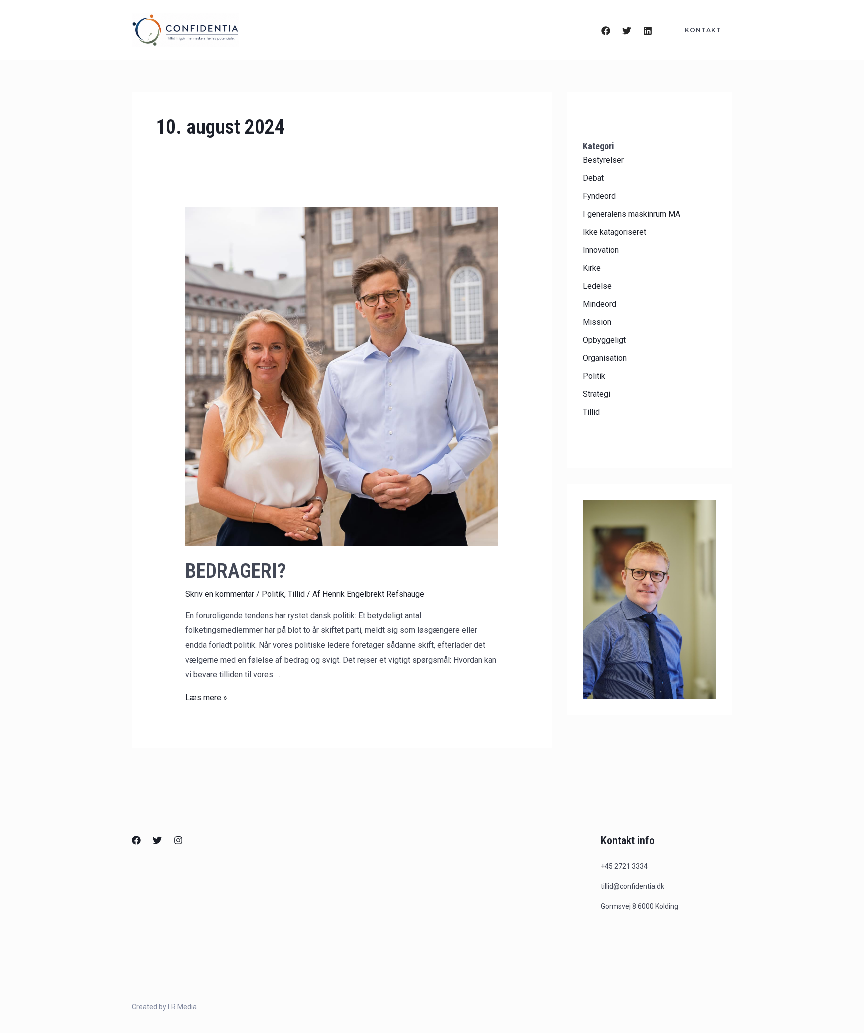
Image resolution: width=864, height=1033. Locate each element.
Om (457, 30)
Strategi (596, 394)
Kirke (592, 268)
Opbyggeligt (604, 340)
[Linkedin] (648, 30)
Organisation (605, 358)
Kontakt (504, 30)
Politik (273, 594)
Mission (597, 322)
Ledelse (597, 286)
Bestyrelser (603, 160)
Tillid (296, 594)
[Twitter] (627, 30)
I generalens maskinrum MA (631, 214)
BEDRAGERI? (236, 571)
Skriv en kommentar (220, 594)
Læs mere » (207, 697)
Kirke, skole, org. (389, 30)
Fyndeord (599, 196)
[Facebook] (606, 30)
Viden (556, 30)
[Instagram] (178, 840)
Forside (312, 30)
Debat (593, 178)
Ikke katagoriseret (614, 232)
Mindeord (599, 304)
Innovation (601, 250)
